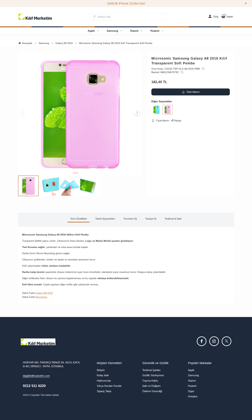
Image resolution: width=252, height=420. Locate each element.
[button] (22, 113)
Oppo (191, 391)
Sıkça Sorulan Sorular (109, 385)
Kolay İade (103, 375)
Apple (91, 30)
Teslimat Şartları (151, 370)
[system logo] (35, 16)
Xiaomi (134, 30)
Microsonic (41, 297)
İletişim (101, 370)
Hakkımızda (104, 380)
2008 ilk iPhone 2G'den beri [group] (126, 3)
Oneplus (192, 396)
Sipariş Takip (104, 391)
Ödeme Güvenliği (152, 391)
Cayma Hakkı (150, 380)
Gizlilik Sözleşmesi (153, 375)
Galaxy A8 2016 (44, 293)
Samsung (112, 30)
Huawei (154, 30)
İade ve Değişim (151, 385)
